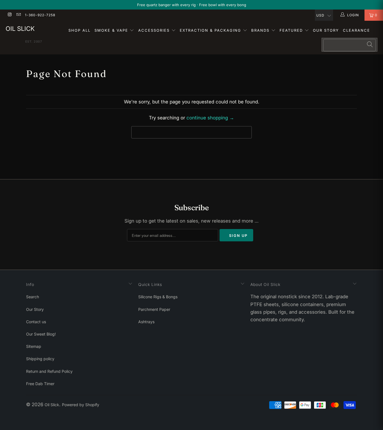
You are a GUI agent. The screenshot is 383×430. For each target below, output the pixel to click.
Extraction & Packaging (211, 30)
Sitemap (33, 346)
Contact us (36, 321)
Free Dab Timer (40, 383)
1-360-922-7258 (40, 15)
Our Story (326, 30)
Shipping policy (40, 358)
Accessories (154, 30)
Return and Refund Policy (49, 371)
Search (32, 296)
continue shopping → (210, 118)
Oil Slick (20, 28)
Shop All (79, 30)
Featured (292, 30)
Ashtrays (146, 321)
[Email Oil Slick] (18, 15)
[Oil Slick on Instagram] (9, 15)
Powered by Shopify (80, 404)
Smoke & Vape (112, 30)
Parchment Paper (154, 309)
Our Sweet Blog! (41, 334)
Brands (261, 30)
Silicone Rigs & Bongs (157, 296)
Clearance (356, 30)
